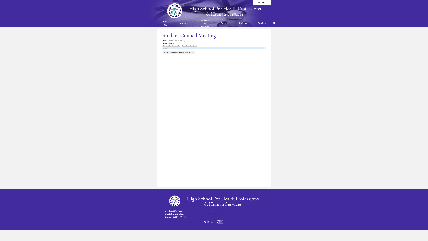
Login (208, 221)
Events (165, 48)
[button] (165, 23)
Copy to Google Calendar (171, 46)
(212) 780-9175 (179, 216)
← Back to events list (171, 52)
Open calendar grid (186, 52)
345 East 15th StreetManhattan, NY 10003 (174, 212)
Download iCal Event (189, 46)
